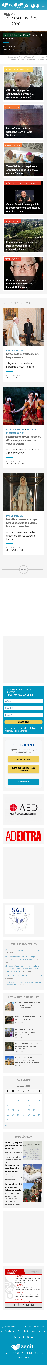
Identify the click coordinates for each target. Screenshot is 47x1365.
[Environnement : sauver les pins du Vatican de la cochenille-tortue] (23, 235)
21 (34, 1110)
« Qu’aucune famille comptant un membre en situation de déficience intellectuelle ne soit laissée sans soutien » (22, 968)
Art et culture (12, 107)
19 (24, 1110)
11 (18, 1105)
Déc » (12, 1125)
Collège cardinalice (30, 183)
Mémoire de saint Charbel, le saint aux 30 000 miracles (28, 1018)
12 (24, 1105)
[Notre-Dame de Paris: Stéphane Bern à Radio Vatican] (23, 121)
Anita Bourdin (8, 49)
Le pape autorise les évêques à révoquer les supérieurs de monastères (27, 1046)
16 (8, 1110)
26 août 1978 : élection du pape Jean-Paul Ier (22, 950)
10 (13, 1105)
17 (13, 1110)
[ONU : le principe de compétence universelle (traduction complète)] (23, 83)
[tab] (14, 1271)
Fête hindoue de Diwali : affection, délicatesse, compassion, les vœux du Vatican (23, 440)
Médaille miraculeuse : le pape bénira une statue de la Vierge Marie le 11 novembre (21, 523)
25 (18, 1115)
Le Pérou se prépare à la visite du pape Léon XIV (23, 975)
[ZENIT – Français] (13, 5)
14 (34, 1105)
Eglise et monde (12, 145)
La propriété (26, 1327)
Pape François (14, 350)
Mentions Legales (8, 1331)
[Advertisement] (23, 607)
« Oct (7, 1125)
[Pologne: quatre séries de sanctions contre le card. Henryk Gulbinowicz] (23, 273)
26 (24, 1115)
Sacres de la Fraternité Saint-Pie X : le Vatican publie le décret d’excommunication (28, 1005)
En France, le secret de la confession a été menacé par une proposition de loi (28, 1031)
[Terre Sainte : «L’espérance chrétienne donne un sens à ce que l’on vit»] (23, 159)
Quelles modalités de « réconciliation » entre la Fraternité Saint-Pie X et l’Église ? (27, 1060)
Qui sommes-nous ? (10, 1327)
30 (8, 1120)
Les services (38, 1327)
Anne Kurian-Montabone (16, 464)
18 (18, 1110)
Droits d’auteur (24, 1331)
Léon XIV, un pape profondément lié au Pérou (13, 1145)
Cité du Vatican (12, 183)
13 (29, 1105)
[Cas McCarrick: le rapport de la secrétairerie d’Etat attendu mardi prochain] (23, 197)
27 (29, 1115)
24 (13, 1115)
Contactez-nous (39, 1331)
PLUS (23, 569)
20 (29, 1110)
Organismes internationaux (18, 69)
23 (8, 1115)
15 (39, 1105)
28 (34, 1115)
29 (39, 1115)
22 (39, 1110)
